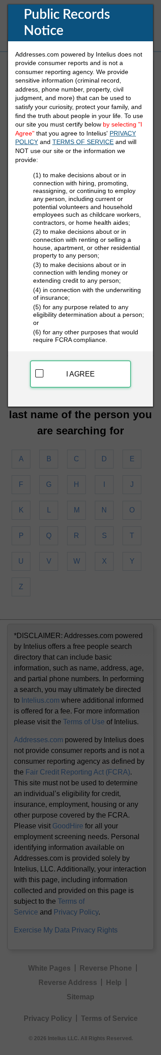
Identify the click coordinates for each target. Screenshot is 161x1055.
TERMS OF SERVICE (83, 141)
